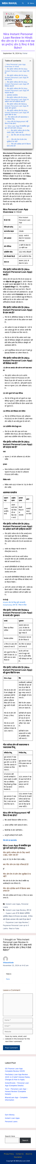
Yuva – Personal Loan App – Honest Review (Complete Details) (16, 1091)
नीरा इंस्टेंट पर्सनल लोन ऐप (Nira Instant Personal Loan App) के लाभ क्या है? (16, 77)
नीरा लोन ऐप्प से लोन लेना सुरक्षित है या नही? (17, 140)
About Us (29, 1154)
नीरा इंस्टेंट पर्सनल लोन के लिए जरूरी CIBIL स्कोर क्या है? (18, 131)
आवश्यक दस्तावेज (12, 95)
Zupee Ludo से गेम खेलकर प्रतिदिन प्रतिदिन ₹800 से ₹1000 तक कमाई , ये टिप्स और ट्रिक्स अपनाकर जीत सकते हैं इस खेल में (17, 916)
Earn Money (9, 1115)
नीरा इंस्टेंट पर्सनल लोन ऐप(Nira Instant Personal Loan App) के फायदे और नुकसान (16, 106)
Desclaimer (18, 1157)
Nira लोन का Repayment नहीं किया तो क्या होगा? (16, 123)
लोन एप (29, 910)
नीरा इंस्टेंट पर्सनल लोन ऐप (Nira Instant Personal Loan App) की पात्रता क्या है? (17, 91)
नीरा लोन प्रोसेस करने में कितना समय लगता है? (19, 145)
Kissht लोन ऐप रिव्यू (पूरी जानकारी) (14, 602)
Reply (8, 979)
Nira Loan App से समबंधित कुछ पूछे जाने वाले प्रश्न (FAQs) (17, 127)
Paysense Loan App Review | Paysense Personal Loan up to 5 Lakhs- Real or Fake (16, 925)
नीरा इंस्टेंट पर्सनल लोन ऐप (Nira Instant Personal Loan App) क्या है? (17, 71)
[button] (23, 3)
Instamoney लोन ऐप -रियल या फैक (14, 605)
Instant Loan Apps (13, 904)
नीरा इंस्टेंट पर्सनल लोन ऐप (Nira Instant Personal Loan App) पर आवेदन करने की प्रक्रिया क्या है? (17, 99)
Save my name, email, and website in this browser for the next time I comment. (17, 1038)
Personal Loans (11, 1122)
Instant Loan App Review (16, 910)
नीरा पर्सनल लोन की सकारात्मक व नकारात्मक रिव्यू (16, 118)
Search (25, 1140)
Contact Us (20, 1154)
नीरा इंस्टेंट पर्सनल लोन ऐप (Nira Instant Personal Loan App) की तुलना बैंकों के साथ (17, 113)
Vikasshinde (8, 963)
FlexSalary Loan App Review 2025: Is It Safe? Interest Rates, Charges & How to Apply (17, 1077)
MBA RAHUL (9, 3)
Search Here (10, 1136)
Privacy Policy (9, 1154)
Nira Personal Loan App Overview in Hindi (15, 65)
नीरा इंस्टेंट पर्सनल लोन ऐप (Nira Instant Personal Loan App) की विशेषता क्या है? (17, 84)
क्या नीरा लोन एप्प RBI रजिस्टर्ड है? (18, 136)
